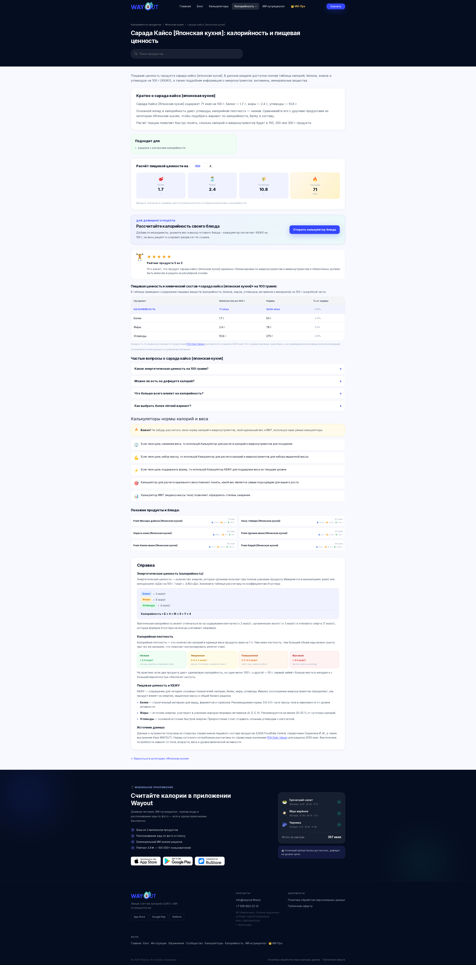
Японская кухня (174, 24)
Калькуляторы (219, 6)
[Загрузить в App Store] (146, 861)
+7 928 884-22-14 (247, 906)
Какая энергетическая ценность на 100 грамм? (171, 368)
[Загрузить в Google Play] (178, 861)
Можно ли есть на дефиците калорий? (164, 381)
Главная (185, 6)
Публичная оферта (300, 906)
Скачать (335, 6)
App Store (139, 916)
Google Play (158, 916)
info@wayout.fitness (248, 899)
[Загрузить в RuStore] (210, 861)
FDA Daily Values (195, 344)
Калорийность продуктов (146, 24)
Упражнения (176, 943)
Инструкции (158, 943)
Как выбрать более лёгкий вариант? (162, 406)
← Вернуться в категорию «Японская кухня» (160, 758)
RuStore (177, 916)
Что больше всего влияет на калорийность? (168, 393)
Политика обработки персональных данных (316, 899)
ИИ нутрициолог (274, 6)
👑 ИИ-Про (298, 6)
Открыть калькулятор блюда (314, 229)
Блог (200, 6)
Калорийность (244, 6)
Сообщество (194, 943)
